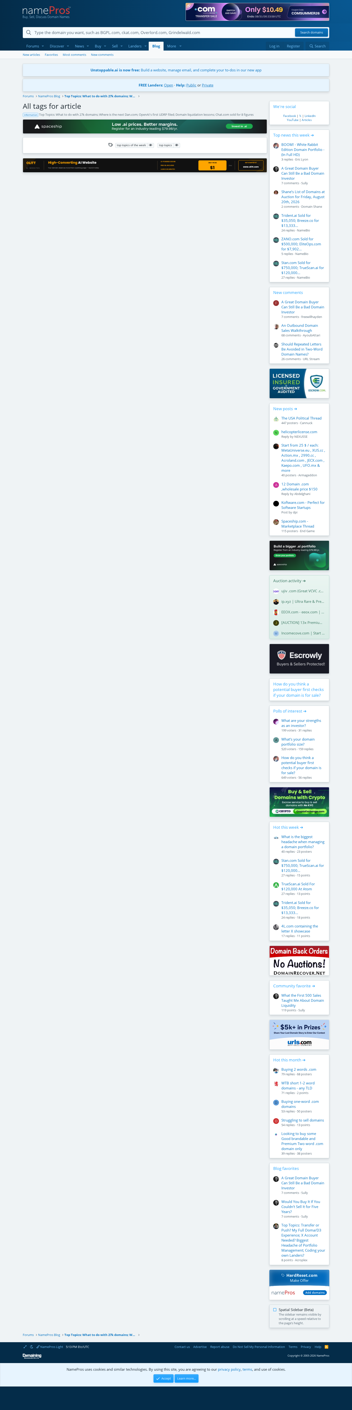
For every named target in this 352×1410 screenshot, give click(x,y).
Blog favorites (286, 1168)
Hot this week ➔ (288, 827)
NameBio (303, 230)
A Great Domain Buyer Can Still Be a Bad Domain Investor (302, 173)
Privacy (306, 1347)
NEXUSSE (300, 436)
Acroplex (301, 1260)
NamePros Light (51, 1347)
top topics (165, 145)
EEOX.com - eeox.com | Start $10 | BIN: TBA (303, 612)
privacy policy (229, 1369)
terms (247, 1369)
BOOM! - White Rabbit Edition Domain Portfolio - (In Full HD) (302, 149)
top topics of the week (131, 145)
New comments (102, 54)
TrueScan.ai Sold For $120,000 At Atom (298, 886)
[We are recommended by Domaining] (32, 1357)
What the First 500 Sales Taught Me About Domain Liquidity (302, 1000)
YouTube (293, 120)
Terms (293, 1347)
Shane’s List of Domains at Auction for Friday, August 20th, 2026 (303, 196)
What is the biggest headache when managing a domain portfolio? (302, 841)
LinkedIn (310, 116)
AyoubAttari (311, 335)
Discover (57, 46)
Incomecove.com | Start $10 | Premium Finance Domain (303, 633)
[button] (43, 46)
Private (207, 85)
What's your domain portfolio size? (298, 742)
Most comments (74, 54)
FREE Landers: (151, 85)
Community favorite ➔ (294, 986)
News (79, 46)
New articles (31, 54)
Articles (307, 120)
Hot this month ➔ (289, 1060)
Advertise (200, 1347)
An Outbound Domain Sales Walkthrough (299, 328)
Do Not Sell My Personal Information (259, 1347)
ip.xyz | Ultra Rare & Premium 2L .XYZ (303, 601)
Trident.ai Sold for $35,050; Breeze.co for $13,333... (300, 220)
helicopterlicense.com (299, 431)
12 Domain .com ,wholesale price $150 (299, 486)
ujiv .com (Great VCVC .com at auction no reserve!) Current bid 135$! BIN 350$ (303, 590)
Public (191, 85)
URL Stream (311, 359)
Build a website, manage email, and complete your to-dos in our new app (176, 70)
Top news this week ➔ (293, 135)
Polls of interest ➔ (290, 711)
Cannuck (306, 423)
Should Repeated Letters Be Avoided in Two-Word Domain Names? (302, 349)
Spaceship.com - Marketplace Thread (297, 524)
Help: (180, 85)
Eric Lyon (301, 159)
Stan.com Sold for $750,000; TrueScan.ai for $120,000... (302, 267)
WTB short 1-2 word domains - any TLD (298, 1085)
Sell (115, 46)
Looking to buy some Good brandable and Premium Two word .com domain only (302, 1141)
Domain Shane (311, 206)
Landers (135, 46)
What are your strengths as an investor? (301, 723)
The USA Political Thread (301, 418)
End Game (307, 531)
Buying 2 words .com (298, 1069)
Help (318, 1347)
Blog (156, 46)
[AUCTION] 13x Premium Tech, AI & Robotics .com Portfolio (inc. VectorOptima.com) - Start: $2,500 (303, 622)
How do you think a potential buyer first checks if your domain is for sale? (298, 689)
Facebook (289, 116)
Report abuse (219, 1347)
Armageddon (307, 475)
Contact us (182, 1347)
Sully (304, 183)
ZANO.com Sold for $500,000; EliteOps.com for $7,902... (301, 243)
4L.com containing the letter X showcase (299, 928)
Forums (32, 46)
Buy (98, 46)
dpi (295, 512)
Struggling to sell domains (302, 1120)
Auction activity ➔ (289, 580)
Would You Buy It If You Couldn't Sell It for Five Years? (300, 1206)
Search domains (311, 32)
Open (168, 85)
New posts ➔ (285, 408)
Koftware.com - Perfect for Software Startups (303, 505)
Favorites (51, 54)
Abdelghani (302, 494)
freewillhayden (311, 317)
